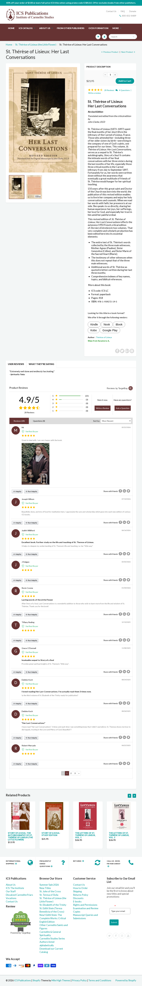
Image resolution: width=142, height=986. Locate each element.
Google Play (109, 330)
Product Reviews (18, 387)
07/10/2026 (126, 499)
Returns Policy (80, 894)
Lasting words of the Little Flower (37, 600)
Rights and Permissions (85, 904)
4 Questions (124, 90)
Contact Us (111, 11)
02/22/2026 (126, 427)
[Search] (134, 37)
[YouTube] (128, 935)
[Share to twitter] (128, 491)
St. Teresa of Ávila (49, 894)
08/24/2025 (126, 680)
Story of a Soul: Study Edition (51, 834)
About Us (44, 28)
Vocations (11, 898)
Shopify (36, 980)
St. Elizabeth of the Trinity (53, 904)
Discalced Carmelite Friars (19, 894)
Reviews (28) (19, 421)
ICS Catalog (26, 28)
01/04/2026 (126, 588)
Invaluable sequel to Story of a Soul (38, 660)
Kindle (94, 324)
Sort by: (96, 421)
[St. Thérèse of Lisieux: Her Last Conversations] (43, 120)
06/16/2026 (126, 530)
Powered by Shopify (125, 980)
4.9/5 (29, 400)
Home (11, 28)
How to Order (80, 888)
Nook (107, 324)
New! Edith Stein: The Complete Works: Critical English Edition (53, 918)
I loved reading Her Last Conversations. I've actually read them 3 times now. (56, 691)
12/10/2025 (126, 622)
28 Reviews (109, 90)
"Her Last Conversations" (33, 723)
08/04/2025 (126, 711)
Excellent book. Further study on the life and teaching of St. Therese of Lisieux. (58, 542)
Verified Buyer (32, 431)
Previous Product (110, 52)
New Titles (45, 888)
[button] (95, 90)
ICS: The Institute (15, 888)
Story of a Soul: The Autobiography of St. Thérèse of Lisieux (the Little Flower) (20, 836)
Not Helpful (32, 491)
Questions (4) (39, 421)
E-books (77, 901)
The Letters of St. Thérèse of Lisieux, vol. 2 (119, 835)
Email (113, 906)
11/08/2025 (126, 648)
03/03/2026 (126, 562)
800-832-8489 (129, 15)
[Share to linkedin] (124, 491)
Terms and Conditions (99, 980)
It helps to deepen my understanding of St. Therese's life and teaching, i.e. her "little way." (57, 546)
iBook (119, 324)
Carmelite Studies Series (52, 938)
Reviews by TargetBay (117, 388)
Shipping (77, 891)
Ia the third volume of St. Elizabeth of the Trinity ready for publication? (50, 695)
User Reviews (16, 364)
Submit (114, 922)
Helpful (18, 491)
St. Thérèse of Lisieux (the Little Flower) (35, 44)
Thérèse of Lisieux (104, 337)
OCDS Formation (98, 28)
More (115, 28)
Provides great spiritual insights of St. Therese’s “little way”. (45, 664)
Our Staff (11, 891)
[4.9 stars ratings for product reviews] (29, 408)
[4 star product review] (27, 570)
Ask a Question (122, 408)
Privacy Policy (79, 980)
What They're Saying (41, 364)
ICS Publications (22, 980)
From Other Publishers (70, 28)
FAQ (123, 11)
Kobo (93, 330)
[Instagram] (122, 935)
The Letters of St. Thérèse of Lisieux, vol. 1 (85, 835)
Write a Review (102, 408)
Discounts (78, 898)
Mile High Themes (61, 980)
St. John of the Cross (50, 891)
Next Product (127, 52)
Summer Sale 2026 (49, 884)
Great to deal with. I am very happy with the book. (42, 440)
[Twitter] (109, 935)
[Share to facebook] (120, 491)
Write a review (94, 93)
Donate (132, 11)
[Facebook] (116, 935)
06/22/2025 (126, 745)
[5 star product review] (28, 436)
